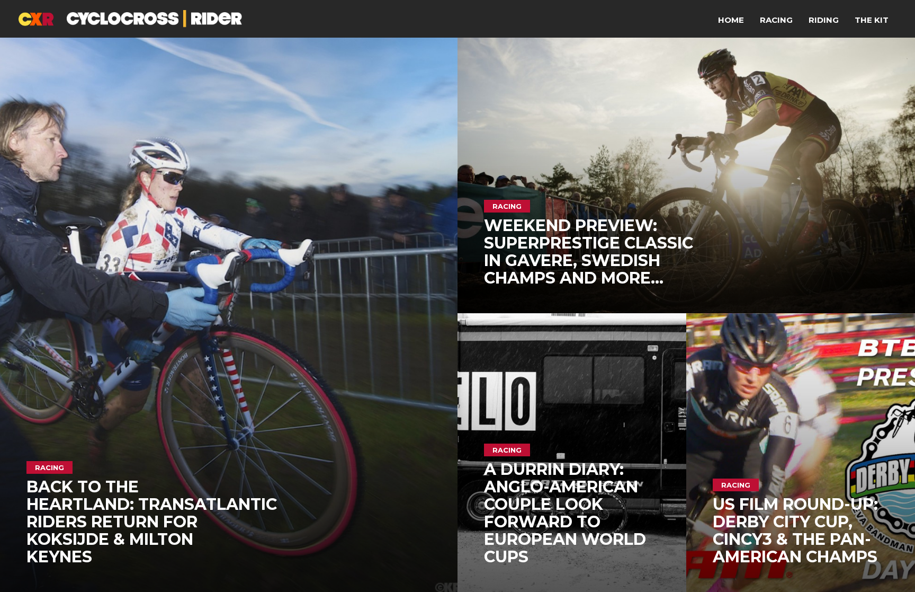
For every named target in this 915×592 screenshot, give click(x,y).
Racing (776, 20)
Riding (824, 20)
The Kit (872, 20)
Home (731, 20)
